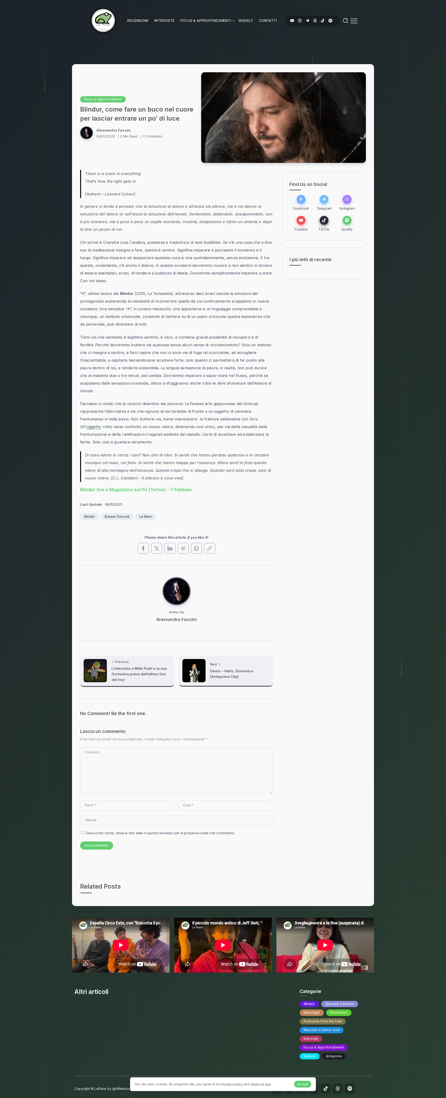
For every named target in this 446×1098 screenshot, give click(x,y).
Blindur (89, 516)
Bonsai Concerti (117, 516)
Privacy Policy (232, 1084)
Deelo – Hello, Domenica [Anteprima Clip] (231, 674)
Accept (302, 1084)
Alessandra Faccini (113, 130)
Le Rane (145, 516)
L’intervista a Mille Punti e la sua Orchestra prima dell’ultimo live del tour (139, 674)
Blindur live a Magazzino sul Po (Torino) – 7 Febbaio (136, 489)
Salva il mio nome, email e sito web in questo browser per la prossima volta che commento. (160, 833)
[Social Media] (292, 20)
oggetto (93, 426)
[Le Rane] (103, 20)
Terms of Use (261, 1084)
